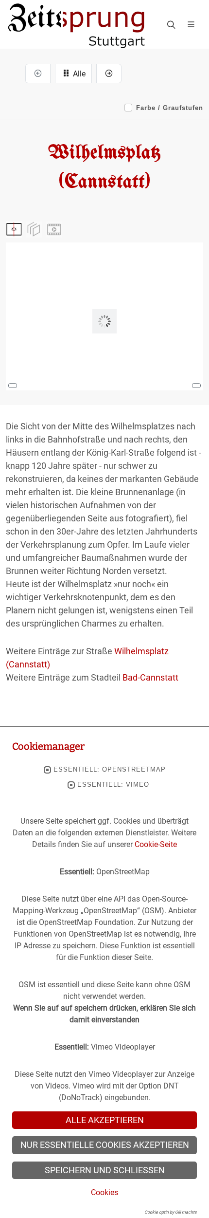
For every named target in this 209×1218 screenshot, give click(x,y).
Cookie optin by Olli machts (170, 1212)
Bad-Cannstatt (150, 677)
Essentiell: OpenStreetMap (109, 769)
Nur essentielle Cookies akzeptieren (104, 1145)
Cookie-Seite (156, 844)
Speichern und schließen (105, 1170)
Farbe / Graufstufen (169, 107)
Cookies (104, 1192)
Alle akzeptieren (105, 1120)
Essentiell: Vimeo (113, 784)
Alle (78, 73)
